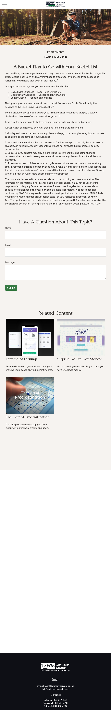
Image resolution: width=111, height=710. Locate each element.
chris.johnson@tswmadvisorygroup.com (55, 686)
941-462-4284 (60, 706)
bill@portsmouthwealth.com (55, 689)
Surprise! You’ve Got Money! (79, 359)
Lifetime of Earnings (21, 359)
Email (8, 245)
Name (8, 227)
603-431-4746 (61, 703)
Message (10, 262)
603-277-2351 (60, 700)
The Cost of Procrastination (28, 417)
